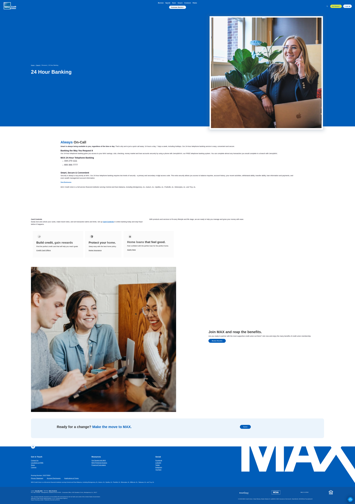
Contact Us (34, 460)
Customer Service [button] (177, 7)
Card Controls (108, 222)
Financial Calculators (99, 465)
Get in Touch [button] (36, 457)
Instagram (158, 467)
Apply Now (131, 250)
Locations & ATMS (37, 463)
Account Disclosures (54, 478)
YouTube (158, 470)
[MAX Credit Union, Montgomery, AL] (11, 6)
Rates (195, 3)
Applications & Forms (71, 478)
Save (174, 3)
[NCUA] (275, 492)
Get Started (336, 6)
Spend (167, 3)
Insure (180, 3)
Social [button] (158, 457)
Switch (247, 427)
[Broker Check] (245, 492)
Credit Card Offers (43, 250)
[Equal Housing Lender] (331, 492)
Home (32, 65)
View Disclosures (66, 182)
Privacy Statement (37, 478)
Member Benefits (217, 341)
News (33, 465)
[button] (350, 499)
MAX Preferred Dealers (99, 463)
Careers (33, 467)
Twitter (158, 465)
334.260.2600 (39, 491)
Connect (187, 3)
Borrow (161, 3)
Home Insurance (95, 250)
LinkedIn (158, 463)
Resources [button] (96, 457)
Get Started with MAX (99, 460)
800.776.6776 (53, 491)
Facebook (158, 460)
